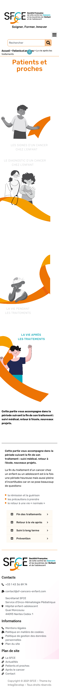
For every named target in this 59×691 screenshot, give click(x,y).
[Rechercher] (48, 42)
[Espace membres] (29, 52)
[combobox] (26, 42)
